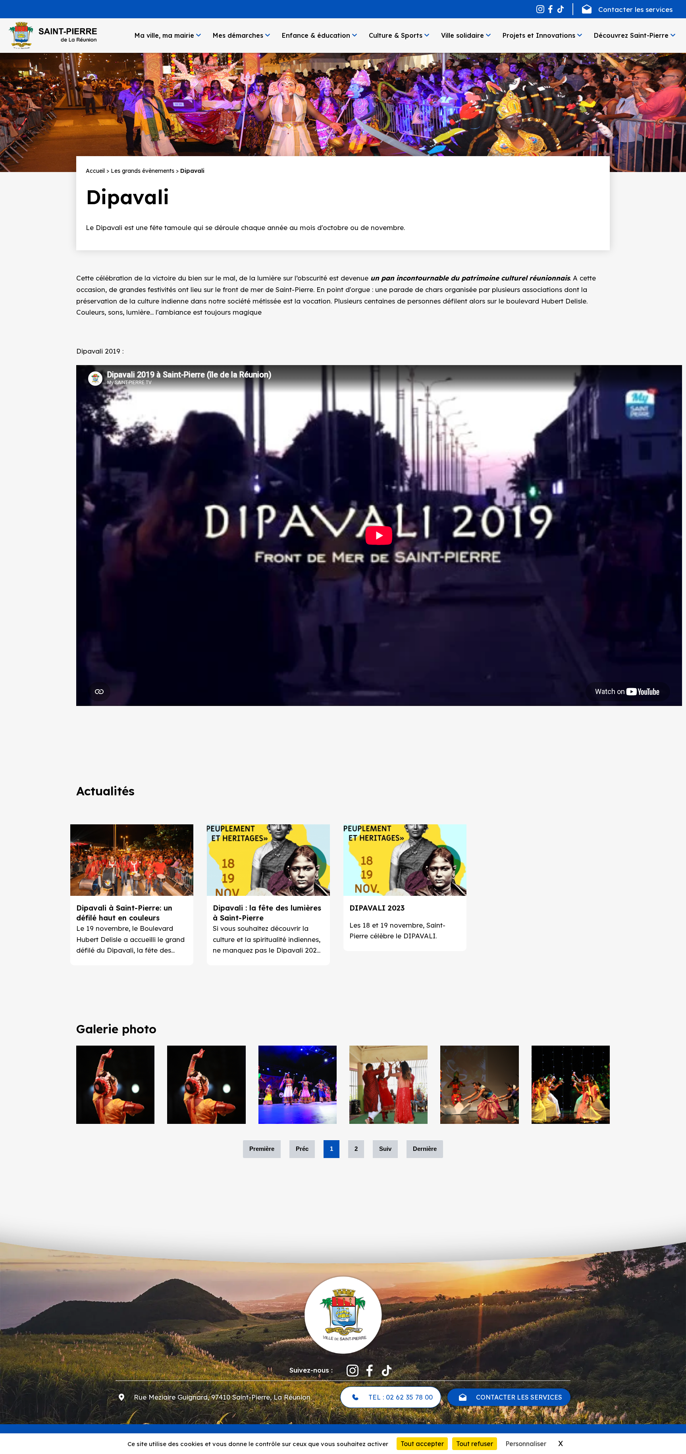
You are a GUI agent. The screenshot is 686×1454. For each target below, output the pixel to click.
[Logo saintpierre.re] (343, 1315)
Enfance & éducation (316, 35)
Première (261, 1148)
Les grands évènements (142, 170)
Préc (302, 1148)
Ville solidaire (462, 35)
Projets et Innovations (539, 35)
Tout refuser (474, 1444)
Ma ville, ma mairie (164, 35)
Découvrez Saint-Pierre (631, 35)
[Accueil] (52, 35)
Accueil (95, 170)
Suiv (385, 1148)
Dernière (425, 1148)
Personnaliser (525, 1444)
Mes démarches (238, 35)
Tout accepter (422, 1444)
